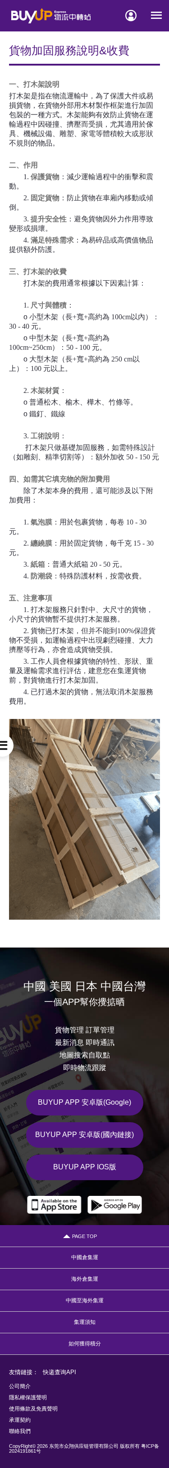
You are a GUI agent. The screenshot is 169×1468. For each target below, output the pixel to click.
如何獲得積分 (85, 1343)
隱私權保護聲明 (28, 1397)
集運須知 (85, 1322)
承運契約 (20, 1420)
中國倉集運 (84, 1257)
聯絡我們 (20, 1431)
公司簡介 (20, 1386)
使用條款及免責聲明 (33, 1409)
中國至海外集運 (85, 1300)
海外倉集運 (84, 1279)
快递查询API (59, 1372)
